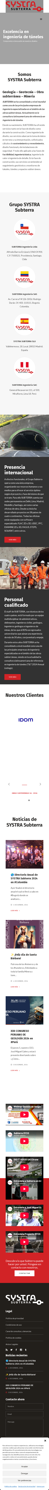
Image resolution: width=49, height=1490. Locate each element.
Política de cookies (11, 1486)
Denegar (24, 1473)
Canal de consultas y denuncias (18, 1331)
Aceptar (24, 1466)
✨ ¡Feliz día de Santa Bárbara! (21, 1374)
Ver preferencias (24, 1480)
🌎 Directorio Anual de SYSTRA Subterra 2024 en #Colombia (24, 878)
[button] (45, 1440)
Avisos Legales (12, 1344)
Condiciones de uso (14, 1325)
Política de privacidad (15, 1318)
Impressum (40, 1486)
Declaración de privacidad (26, 1486)
